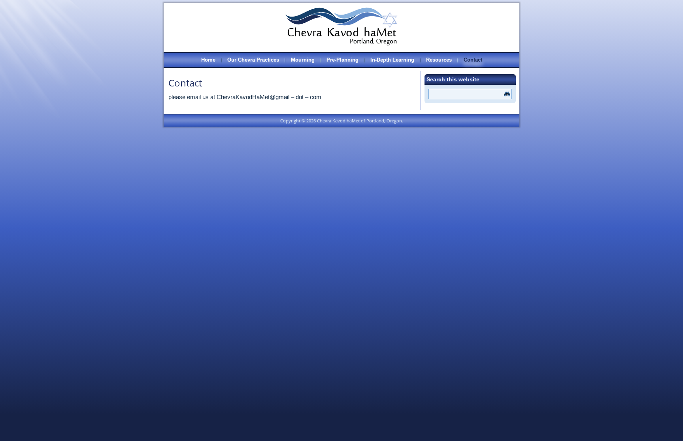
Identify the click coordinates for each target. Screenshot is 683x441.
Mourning (303, 60)
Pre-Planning (342, 60)
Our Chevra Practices (253, 60)
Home (208, 60)
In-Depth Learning (392, 60)
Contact (473, 60)
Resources (439, 60)
